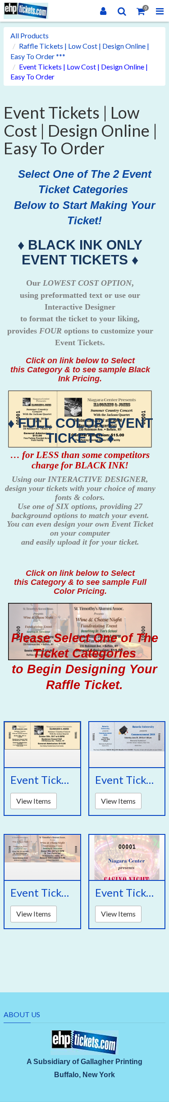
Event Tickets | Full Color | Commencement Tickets (127, 780)
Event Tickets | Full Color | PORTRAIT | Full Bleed (127, 892)
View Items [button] (33, 800)
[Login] (103, 11)
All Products (29, 35)
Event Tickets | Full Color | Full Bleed (42, 892)
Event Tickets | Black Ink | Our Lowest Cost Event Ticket (42, 780)
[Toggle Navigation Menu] (159, 11)
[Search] (122, 11)
